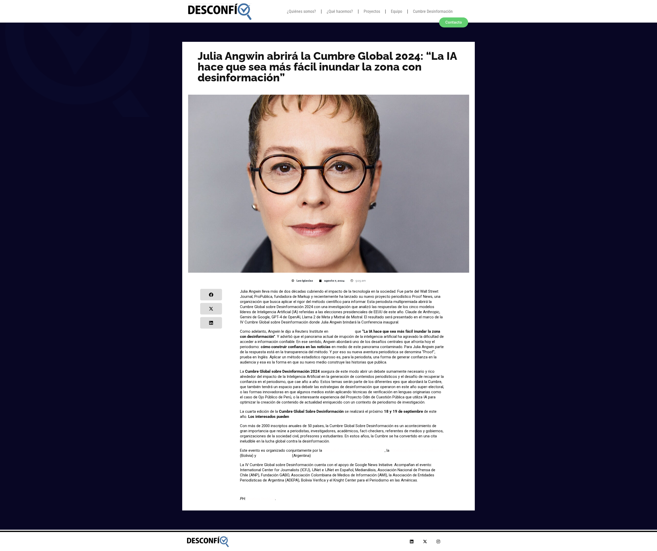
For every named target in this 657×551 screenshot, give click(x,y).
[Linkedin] (412, 541)
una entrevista (341, 331)
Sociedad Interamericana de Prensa (354, 450)
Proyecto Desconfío (274, 455)
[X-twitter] (425, 541)
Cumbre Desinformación (433, 11)
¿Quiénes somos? (301, 11)
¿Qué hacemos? (340, 11)
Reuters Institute (261, 498)
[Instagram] (438, 541)
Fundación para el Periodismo (415, 450)
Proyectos (372, 11)
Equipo (396, 11)
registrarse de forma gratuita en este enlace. (328, 416)
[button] (211, 294)
